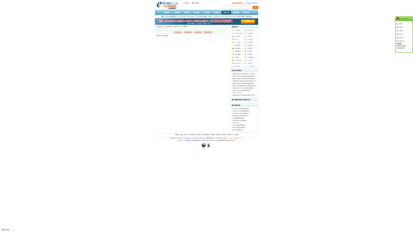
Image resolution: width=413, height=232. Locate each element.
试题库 (237, 57)
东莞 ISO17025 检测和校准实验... (241, 90)
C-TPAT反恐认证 (252, 66)
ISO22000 (250, 39)
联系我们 (224, 134)
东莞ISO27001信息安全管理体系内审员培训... (245, 76)
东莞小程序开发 (210, 140)
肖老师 (400, 34)
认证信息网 (187, 140)
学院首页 (167, 12)
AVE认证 (249, 63)
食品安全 (250, 54)
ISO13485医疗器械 (238, 16)
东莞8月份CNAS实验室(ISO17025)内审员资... (245, 74)
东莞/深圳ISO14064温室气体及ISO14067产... (244, 95)
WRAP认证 (238, 60)
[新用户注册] (195, 3)
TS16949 (237, 36)
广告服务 (212, 134)
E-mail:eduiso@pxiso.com (236, 138)
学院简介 (177, 134)
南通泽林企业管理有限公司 (240, 116)
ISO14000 (250, 30)
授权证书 (200, 134)
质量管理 (237, 45)
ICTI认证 (249, 60)
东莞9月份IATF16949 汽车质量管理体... (243, 88)
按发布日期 (198, 32)
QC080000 (216, 16)
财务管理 (250, 48)
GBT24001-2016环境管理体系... (241, 108)
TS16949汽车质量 (201, 16)
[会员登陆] (186, 3)
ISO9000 (237, 30)
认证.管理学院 (168, 26)
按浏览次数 (188, 32)
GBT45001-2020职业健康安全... (241, 113)
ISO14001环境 (181, 16)
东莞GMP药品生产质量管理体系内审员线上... (245, 78)
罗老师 (400, 24)
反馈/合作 (401, 37)
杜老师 (400, 30)
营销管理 (250, 45)
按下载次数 (177, 32)
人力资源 (250, 42)
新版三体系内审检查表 (238, 127)
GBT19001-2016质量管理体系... (241, 111)
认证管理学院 (196, 140)
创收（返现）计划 (186, 134)
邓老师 (400, 27)
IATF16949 (235, 123)
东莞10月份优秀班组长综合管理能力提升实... (245, 85)
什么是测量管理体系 (238, 118)
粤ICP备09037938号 (221, 138)
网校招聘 (206, 134)
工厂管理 (237, 42)
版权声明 (194, 134)
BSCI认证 (238, 63)
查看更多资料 (208, 32)
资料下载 (176, 26)
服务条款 (218, 134)
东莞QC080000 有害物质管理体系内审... (243, 83)
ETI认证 (237, 66)
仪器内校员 (248, 16)
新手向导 (254, 3)
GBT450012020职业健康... (239, 120)
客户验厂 (250, 51)
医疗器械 (237, 54)
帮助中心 (230, 134)
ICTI (236, 39)
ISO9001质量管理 (170, 16)
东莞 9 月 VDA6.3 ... (238, 93)
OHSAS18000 (239, 33)
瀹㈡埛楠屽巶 (184, 26)
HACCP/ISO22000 (226, 16)
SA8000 (210, 16)
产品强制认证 (251, 57)
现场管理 (237, 48)
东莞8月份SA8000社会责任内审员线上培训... (245, 81)
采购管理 (237, 51)
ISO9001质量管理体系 (238, 125)
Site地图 (236, 134)
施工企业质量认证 (237, 130)
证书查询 (248, 3)
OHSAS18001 (190, 16)
